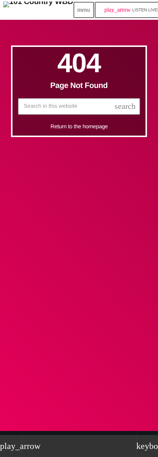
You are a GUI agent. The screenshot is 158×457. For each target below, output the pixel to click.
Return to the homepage (79, 127)
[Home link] (38, 9)
